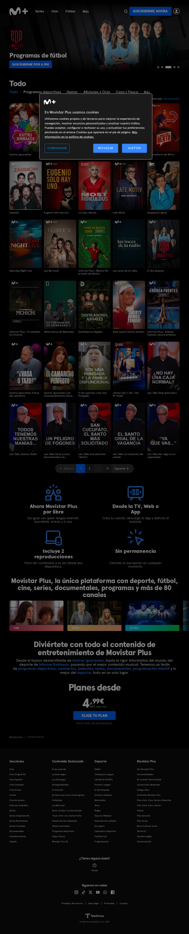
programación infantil (151, 668)
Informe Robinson (54, 664)
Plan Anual (142, 821)
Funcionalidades (145, 774)
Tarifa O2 (141, 831)
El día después (155, 270)
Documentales (16, 831)
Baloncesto (100, 800)
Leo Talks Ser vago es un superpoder (161, 456)
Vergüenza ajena (157, 212)
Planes (140, 810)
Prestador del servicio (72, 903)
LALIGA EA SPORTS (103, 779)
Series (39, 11)
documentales (119, 668)
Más (86, 11)
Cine (54, 11)
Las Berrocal (51, 270)
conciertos (67, 668)
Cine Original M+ (17, 774)
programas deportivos (37, 668)
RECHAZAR (106, 148)
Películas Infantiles (18, 805)
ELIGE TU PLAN (94, 715)
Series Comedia (17, 826)
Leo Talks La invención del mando (128, 456)
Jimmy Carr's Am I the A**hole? (126, 394)
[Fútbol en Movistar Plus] (152, 616)
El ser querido (59, 769)
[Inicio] (18, 11)
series (100, 668)
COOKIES (124, 903)
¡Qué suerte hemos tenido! (128, 331)
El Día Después (101, 790)
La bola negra (59, 774)
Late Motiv (119, 212)
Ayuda (95, 870)
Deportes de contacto (105, 821)
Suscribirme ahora (150, 11)
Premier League (102, 784)
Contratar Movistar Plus (148, 795)
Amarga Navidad (60, 784)
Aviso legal (93, 903)
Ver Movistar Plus (145, 769)
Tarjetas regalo (144, 836)
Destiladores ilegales (90, 331)
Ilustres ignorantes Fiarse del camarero (24, 394)
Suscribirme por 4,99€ (30, 64)
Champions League (104, 774)
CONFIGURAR (57, 148)
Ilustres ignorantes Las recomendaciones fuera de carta (60, 394)
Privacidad (109, 903)
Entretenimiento (17, 836)
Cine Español (16, 779)
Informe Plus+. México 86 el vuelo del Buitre (93, 272)
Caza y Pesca (58, 836)
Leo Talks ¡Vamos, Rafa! (23, 454)
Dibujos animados (61, 826)
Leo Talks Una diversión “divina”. (92, 456)
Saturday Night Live (20, 270)
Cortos (12, 795)
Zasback (14, 212)
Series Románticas (18, 821)
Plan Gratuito (143, 815)
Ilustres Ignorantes (88, 660)
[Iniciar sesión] (176, 11)
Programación (101, 841)
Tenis (96, 805)
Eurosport (99, 826)
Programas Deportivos (63, 831)
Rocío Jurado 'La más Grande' (67, 810)
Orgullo (13, 841)
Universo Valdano (103, 795)
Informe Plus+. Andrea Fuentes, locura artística (161, 333)
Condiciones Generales (148, 784)
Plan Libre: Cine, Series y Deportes (154, 800)
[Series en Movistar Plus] (94, 616)
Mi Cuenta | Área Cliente (149, 779)
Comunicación (144, 841)
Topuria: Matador (103, 815)
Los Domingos (59, 779)
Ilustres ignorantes (20, 154)
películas (85, 668)
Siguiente (119, 468)
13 (107, 468)
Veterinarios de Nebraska (59, 331)
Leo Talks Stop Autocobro (162, 392)
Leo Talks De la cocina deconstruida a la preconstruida (57, 456)
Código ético (143, 790)
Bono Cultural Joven (147, 826)
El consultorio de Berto (160, 154)
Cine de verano (17, 800)
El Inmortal (57, 790)
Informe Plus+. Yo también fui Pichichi (24, 333)
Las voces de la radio (125, 270)
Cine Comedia (16, 784)
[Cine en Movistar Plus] (36, 616)
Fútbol (70, 11)
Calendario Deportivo (105, 831)
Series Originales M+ (19, 815)
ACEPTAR (134, 148)
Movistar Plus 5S (60, 841)
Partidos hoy (100, 836)
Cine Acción (15, 790)
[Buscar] (125, 11)
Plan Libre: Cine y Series (149, 805)
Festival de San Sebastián (64, 821)
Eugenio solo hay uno (56, 212)
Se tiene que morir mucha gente (68, 795)
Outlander (57, 800)
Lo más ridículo (87, 212)
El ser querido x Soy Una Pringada (92, 394)
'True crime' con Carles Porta (66, 815)
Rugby (97, 810)
